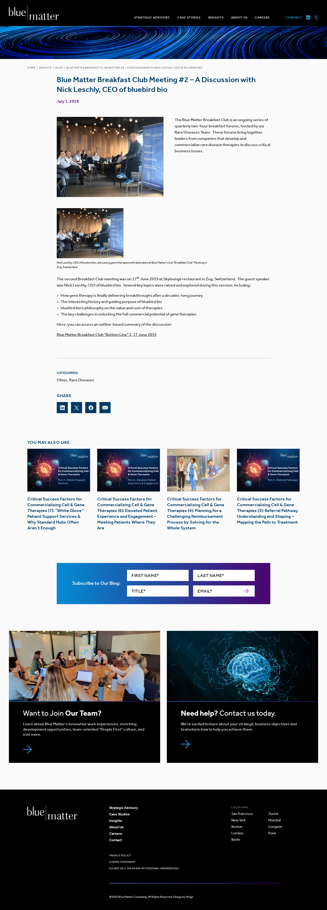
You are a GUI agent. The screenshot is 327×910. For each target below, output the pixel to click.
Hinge (189, 896)
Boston (236, 827)
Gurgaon (275, 827)
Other (62, 380)
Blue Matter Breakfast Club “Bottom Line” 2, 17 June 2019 (107, 334)
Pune (272, 833)
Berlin (235, 839)
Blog (59, 67)
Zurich (273, 814)
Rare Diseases (81, 380)
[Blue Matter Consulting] (34, 13)
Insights (45, 67)
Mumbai (274, 820)
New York (238, 820)
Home (31, 67)
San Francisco (242, 814)
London (237, 833)
